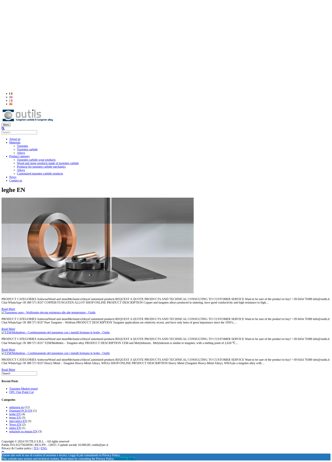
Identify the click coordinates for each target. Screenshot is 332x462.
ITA (36, 448)
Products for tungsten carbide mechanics (41, 166)
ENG (44, 448)
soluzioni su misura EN (23, 431)
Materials (14, 142)
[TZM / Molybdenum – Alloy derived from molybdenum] (56, 332)
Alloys (21, 152)
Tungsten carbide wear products (36, 159)
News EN (15, 424)
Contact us (15, 180)
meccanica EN (18, 421)
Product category (19, 156)
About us (14, 139)
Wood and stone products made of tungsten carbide (48, 163)
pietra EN (15, 428)
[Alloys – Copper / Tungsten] (98, 292)
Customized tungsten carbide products (40, 173)
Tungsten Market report (23, 388)
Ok (116, 458)
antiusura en (16, 407)
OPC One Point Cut (21, 392)
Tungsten (22, 146)
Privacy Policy (127, 458)
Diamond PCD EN (20, 410)
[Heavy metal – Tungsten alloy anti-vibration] (56, 353)
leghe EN (15, 414)
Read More (8, 309)
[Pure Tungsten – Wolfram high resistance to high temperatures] (48, 312)
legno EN (15, 417)
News (12, 177)
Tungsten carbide (27, 149)
